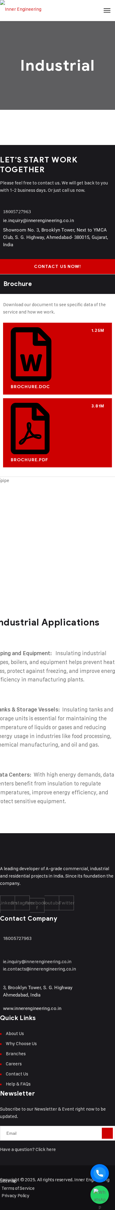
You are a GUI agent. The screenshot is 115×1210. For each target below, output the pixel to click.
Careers (14, 1064)
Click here (46, 1149)
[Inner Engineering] (57, 9)
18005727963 (17, 211)
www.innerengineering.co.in (32, 1008)
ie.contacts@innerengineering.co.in (39, 969)
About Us (15, 1033)
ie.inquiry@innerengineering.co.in (38, 220)
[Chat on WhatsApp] (99, 1195)
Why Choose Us (21, 1043)
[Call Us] (99, 1173)
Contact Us (17, 1074)
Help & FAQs (18, 1084)
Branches (16, 1053)
